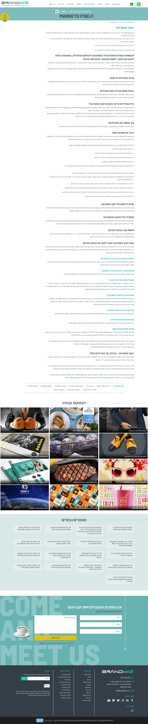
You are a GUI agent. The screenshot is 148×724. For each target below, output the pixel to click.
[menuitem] (118, 386)
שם (118, 617)
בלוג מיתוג (70, 4)
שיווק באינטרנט (46, 386)
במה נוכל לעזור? (69, 617)
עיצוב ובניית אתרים (76, 386)
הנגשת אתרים (33, 386)
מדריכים (61, 4)
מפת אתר (88, 698)
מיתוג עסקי (116, 4)
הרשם (24, 678)
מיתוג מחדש (51, 113)
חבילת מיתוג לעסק (103, 386)
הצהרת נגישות (87, 695)
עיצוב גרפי (90, 386)
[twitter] (118, 700)
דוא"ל (118, 631)
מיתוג (70, 68)
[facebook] (132, 700)
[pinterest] (113, 700)
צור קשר (52, 4)
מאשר (40, 720)
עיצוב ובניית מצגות (89, 389)
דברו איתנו (55, 637)
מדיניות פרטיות (86, 700)
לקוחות (79, 4)
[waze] (132, 710)
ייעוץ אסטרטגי (119, 386)
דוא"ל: (47, 679)
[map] (109, 700)
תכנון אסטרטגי (129, 33)
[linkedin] (127, 700)
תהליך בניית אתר (73, 389)
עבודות (99, 4)
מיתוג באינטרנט (60, 386)
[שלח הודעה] (139, 4)
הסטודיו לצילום (58, 389)
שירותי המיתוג (89, 4)
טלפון (118, 624)
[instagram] (123, 700)
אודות (107, 4)
